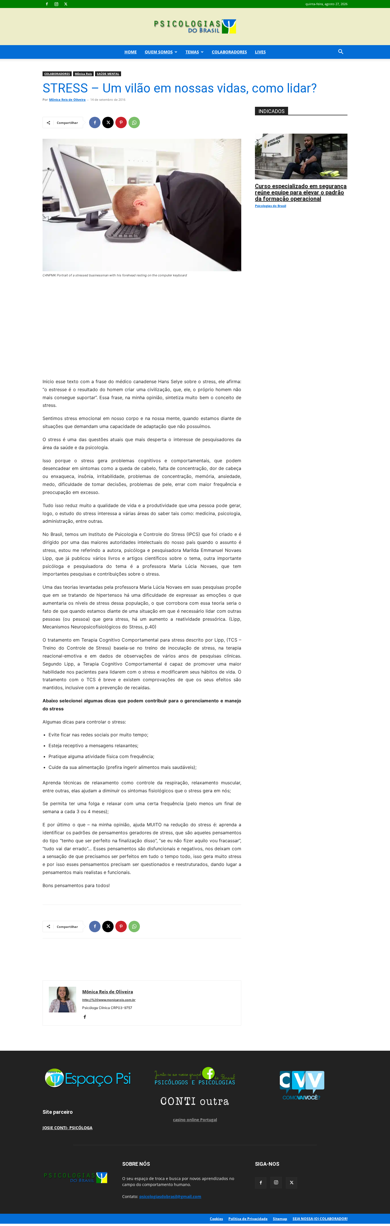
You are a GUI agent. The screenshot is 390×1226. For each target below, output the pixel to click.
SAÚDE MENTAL (108, 74)
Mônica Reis (83, 74)
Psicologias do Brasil (270, 206)
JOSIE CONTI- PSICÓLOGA (68, 1127)
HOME (130, 52)
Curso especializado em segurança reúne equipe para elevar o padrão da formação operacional (301, 192)
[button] (340, 52)
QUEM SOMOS (159, 52)
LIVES (260, 52)
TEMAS (192, 52)
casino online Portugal (195, 1119)
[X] (65, 4)
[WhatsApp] (134, 122)
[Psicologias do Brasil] (195, 27)
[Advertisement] (142, 326)
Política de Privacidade (248, 1218)
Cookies (216, 1218)
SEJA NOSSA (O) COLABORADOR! (320, 1218)
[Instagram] (56, 4)
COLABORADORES (229, 52)
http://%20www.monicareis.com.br (109, 1000)
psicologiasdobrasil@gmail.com (170, 1196)
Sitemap (280, 1218)
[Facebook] (47, 4)
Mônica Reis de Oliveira (67, 99)
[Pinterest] (121, 122)
